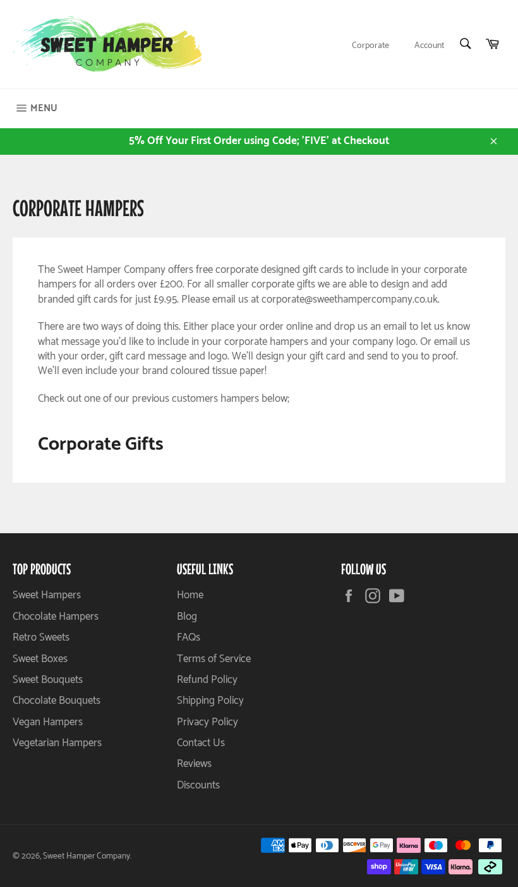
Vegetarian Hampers (57, 743)
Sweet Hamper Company (86, 856)
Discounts (198, 785)
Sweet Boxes (40, 659)
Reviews (194, 764)
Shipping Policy (210, 700)
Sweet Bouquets (48, 680)
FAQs (188, 637)
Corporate (370, 46)
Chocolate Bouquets (56, 700)
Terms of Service (214, 659)
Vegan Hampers (48, 722)
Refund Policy (207, 680)
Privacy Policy (207, 722)
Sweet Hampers (47, 595)
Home (190, 595)
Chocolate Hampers (56, 616)
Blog (187, 616)
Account (429, 46)
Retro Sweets (41, 637)
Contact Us (201, 743)
